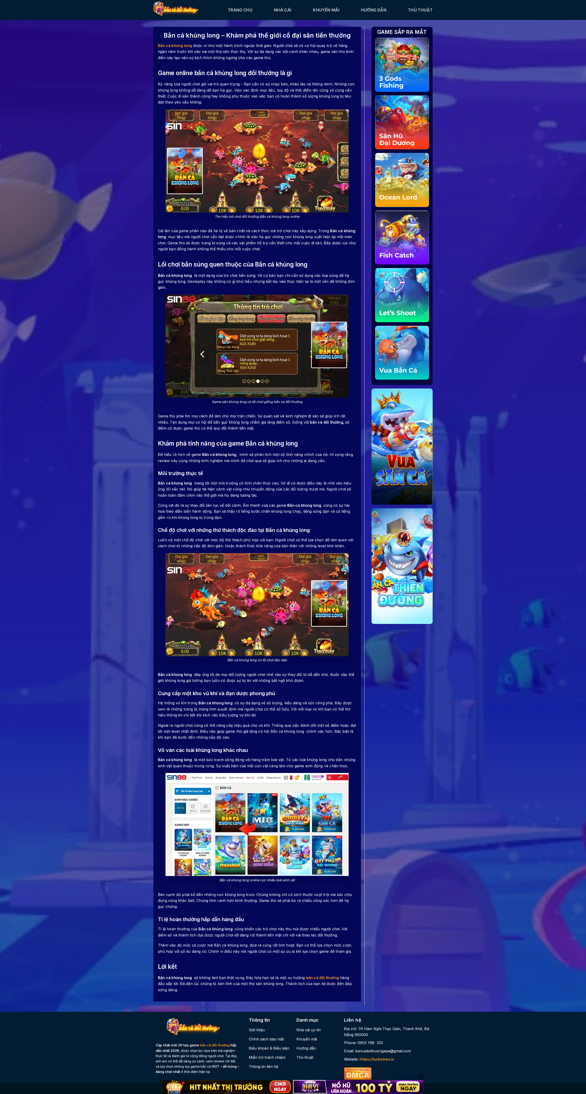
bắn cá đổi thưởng (322, 977)
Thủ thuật (420, 10)
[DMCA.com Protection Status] (358, 1073)
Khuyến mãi (326, 10)
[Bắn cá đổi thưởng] (187, 10)
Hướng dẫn (373, 10)
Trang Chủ (240, 10)
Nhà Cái (282, 10)
